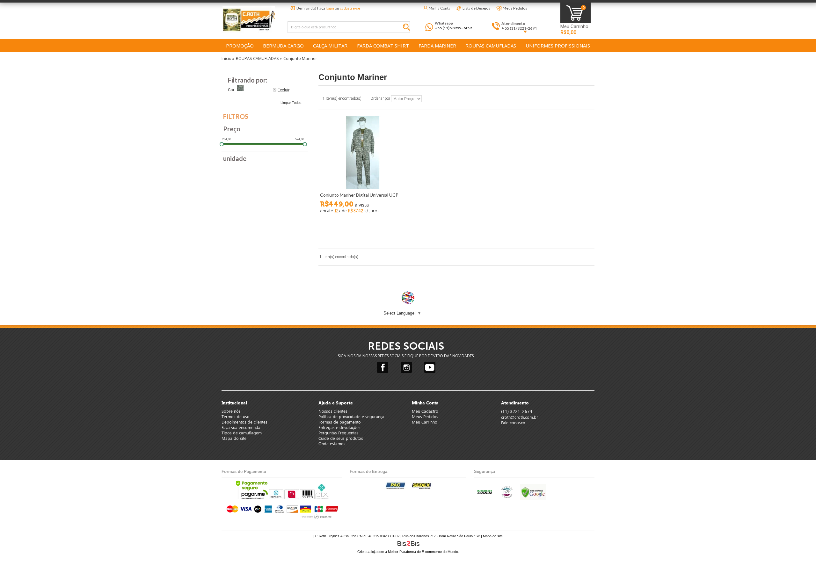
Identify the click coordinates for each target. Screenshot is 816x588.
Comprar (361, 232)
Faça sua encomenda (241, 427)
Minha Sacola (575, 13)
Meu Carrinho (574, 26)
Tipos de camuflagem (242, 432)
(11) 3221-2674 (516, 411)
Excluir (283, 89)
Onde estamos (332, 443)
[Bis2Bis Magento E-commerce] (408, 543)
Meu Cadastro (425, 411)
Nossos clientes (332, 411)
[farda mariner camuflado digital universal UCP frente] (361, 152)
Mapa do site (234, 438)
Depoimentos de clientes (244, 422)
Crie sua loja (366, 552)
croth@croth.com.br (519, 417)
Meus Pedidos (515, 8)
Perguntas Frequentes (338, 432)
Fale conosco (513, 422)
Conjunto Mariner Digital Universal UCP (359, 195)
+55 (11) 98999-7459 (453, 27)
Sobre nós (231, 411)
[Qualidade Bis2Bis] (506, 497)
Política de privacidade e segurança (351, 416)
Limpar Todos (291, 103)
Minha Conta (439, 8)
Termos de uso (236, 416)
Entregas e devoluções (339, 427)
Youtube (429, 367)
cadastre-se (350, 8)
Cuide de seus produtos (340, 438)
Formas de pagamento (339, 422)
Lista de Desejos (476, 8)
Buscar (408, 28)
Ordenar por (380, 99)
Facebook (382, 367)
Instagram (406, 367)
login (330, 8)
